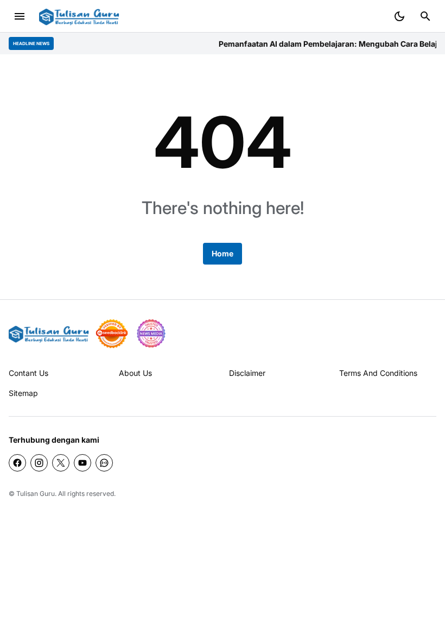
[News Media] (151, 333)
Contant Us (28, 373)
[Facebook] (17, 463)
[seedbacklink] (112, 333)
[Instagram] (39, 463)
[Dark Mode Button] (399, 16)
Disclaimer (247, 373)
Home (222, 253)
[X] (60, 463)
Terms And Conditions (378, 373)
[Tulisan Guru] (79, 17)
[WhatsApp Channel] (104, 463)
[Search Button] (425, 16)
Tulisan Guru (35, 493)
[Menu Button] (19, 16)
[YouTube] (82, 463)
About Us (135, 373)
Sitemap (23, 393)
